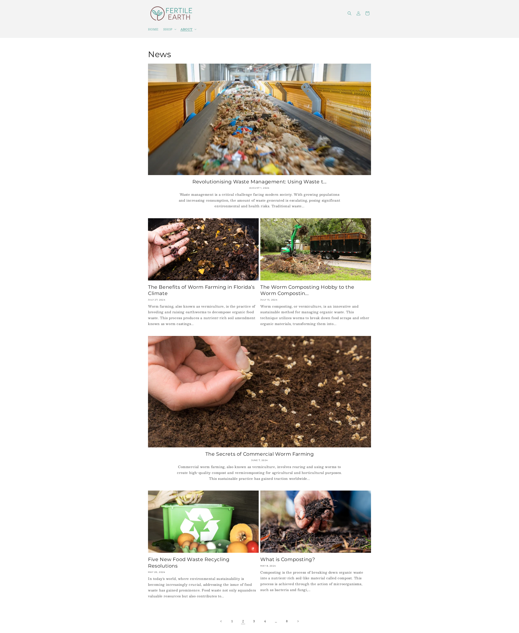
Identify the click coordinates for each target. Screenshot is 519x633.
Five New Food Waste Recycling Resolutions (188, 562)
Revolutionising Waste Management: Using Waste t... (259, 182)
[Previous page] (221, 621)
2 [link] (243, 621)
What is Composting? (287, 559)
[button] (169, 29)
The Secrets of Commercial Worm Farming (259, 454)
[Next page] (297, 621)
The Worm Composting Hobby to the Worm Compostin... (307, 290)
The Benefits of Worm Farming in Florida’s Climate (201, 290)
